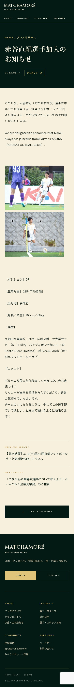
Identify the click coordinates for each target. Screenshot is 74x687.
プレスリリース (34, 72)
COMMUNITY (41, 18)
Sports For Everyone (15, 648)
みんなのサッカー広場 (16, 654)
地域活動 (9, 642)
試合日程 (44, 616)
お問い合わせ (47, 648)
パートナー (46, 642)
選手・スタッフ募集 (50, 622)
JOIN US (20, 575)
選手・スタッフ (48, 611)
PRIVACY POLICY (12, 674)
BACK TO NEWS (41, 511)
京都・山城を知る (14, 622)
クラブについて (13, 611)
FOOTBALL (23, 18)
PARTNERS (59, 18)
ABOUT (8, 18)
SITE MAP (28, 674)
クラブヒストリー (14, 616)
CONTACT (54, 575)
